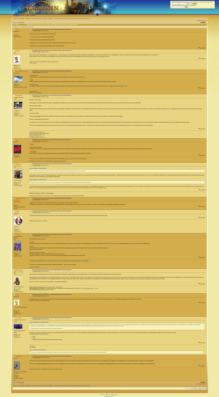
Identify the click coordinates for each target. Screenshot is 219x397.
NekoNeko (18, 356)
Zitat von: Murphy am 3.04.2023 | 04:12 (38, 168)
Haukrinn (18, 164)
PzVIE (17, 295)
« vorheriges (199, 20)
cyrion (17, 29)
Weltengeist (18, 270)
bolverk (17, 50)
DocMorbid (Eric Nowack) (19, 199)
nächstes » (204, 20)
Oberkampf (18, 95)
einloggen (184, 2)
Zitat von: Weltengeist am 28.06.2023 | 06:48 (39, 322)
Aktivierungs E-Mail (204, 2)
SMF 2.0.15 (103, 394)
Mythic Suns (40, 289)
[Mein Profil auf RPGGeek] (14, 315)
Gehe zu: (187, 388)
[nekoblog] (14, 380)
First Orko (18, 318)
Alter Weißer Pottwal (21, 71)
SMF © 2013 (108, 394)
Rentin (17, 211)
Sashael (17, 234)
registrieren (190, 2)
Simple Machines (114, 394)
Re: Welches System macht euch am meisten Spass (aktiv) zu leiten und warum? (52, 29)
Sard (16, 140)
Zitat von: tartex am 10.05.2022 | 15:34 (38, 349)
